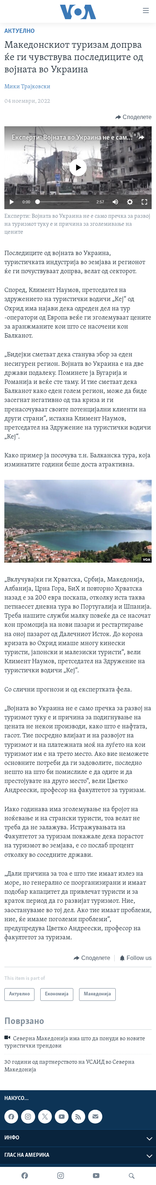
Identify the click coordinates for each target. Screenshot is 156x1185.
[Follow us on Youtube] (62, 1116)
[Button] (133, 117)
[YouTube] (96, 1176)
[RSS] (78, 1116)
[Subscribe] (95, 1116)
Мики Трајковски (27, 87)
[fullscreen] (144, 202)
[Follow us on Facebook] (11, 1116)
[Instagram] (60, 1176)
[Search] (132, 1176)
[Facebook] (24, 1176)
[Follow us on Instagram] (28, 1116)
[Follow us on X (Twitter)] (45, 1116)
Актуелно (19, 31)
